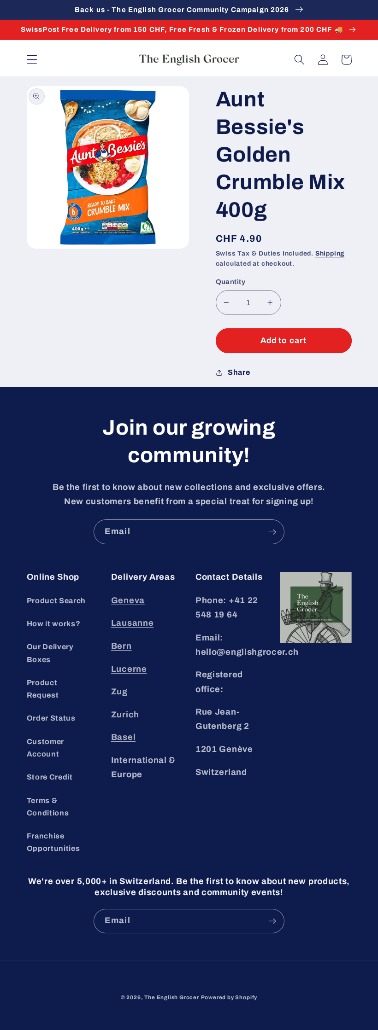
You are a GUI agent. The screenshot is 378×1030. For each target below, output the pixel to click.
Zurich (125, 714)
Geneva (128, 600)
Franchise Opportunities (53, 842)
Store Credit (50, 777)
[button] (32, 59)
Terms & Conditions (48, 807)
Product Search (56, 601)
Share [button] (239, 372)
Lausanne (132, 623)
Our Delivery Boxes (50, 653)
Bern (121, 646)
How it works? (54, 624)
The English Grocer (171, 997)
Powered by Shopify (229, 997)
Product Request (43, 689)
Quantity (231, 281)
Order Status (51, 718)
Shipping (329, 253)
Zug (119, 691)
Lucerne (129, 669)
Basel (123, 737)
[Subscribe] (272, 531)
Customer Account (46, 748)
